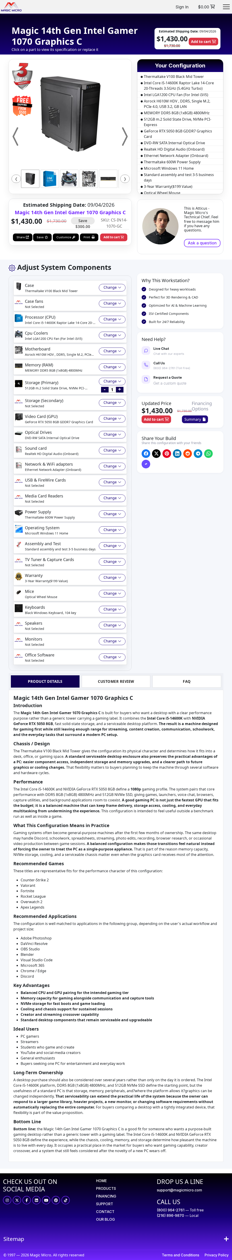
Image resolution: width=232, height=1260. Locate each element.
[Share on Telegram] (198, 453)
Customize (64, 237)
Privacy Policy (217, 1255)
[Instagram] (7, 1200)
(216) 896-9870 (170, 1215)
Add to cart (201, 41)
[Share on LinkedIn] (177, 453)
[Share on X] (156, 453)
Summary (193, 419)
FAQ (187, 681)
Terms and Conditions (180, 1255)
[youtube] (46, 1200)
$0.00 (204, 7)
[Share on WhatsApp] (208, 453)
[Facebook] (26, 1200)
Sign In (182, 7)
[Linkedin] (36, 1200)
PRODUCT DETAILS (45, 681)
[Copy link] (146, 464)
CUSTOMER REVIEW (116, 681)
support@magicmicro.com (179, 1190)
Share (21, 237)
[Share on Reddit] (188, 453)
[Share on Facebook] (146, 453)
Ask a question (202, 243)
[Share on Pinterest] (167, 453)
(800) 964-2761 (170, 1210)
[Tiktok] (65, 1200)
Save (41, 237)
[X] (17, 1200)
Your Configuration (180, 65)
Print (88, 237)
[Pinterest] (56, 1200)
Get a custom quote (169, 383)
